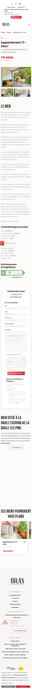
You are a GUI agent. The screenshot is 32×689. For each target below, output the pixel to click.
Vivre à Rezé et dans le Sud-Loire (15, 648)
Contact (15, 601)
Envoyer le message (17, 373)
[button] (2, 12)
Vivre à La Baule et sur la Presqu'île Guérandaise (15, 645)
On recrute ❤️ (21, 7)
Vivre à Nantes (15, 641)
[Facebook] (12, 4)
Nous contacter (11, 7)
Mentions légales (15, 604)
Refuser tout (8, 686)
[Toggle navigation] (29, 24)
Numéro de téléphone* (9, 323)
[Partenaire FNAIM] (21, 668)
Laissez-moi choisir (6, 683)
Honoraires (15, 607)
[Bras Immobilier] (5, 24)
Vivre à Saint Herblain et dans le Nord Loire (15, 651)
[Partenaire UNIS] (11, 668)
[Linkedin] (20, 4)
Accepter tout (23, 686)
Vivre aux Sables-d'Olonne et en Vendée (15, 658)
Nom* (6, 305)
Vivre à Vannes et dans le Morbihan (15, 655)
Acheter (9, 32)
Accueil (3, 32)
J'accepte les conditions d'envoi (13, 354)
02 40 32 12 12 (17, 294)
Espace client (16, 17)
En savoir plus (16, 447)
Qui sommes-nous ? (15, 595)
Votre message (8, 329)
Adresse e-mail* (8, 317)
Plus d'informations (20, 631)
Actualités (15, 598)
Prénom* (6, 311)
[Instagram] (16, 4)
